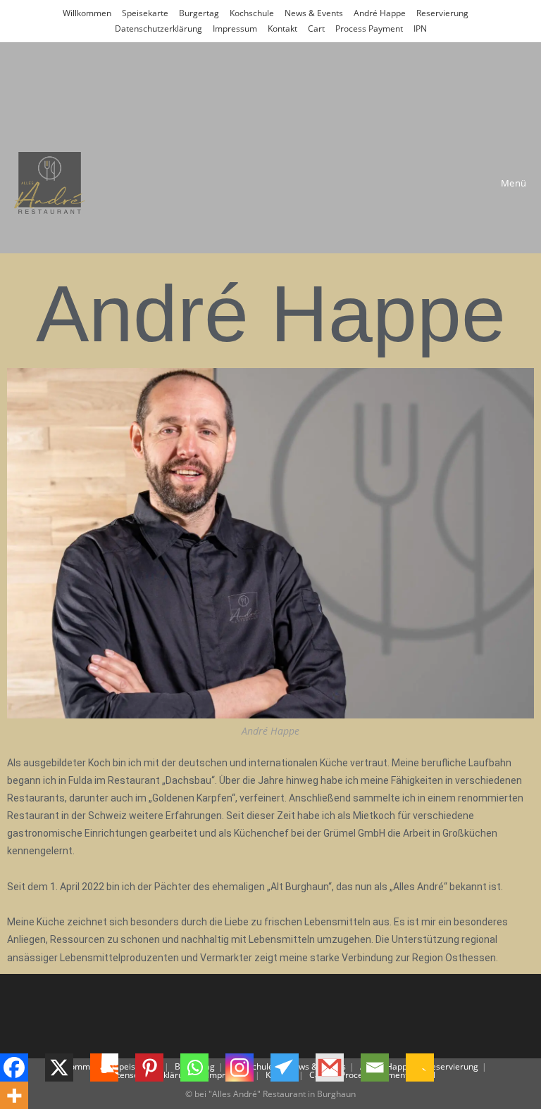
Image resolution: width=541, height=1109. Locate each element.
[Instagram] (247, 1067)
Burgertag (199, 13)
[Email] (383, 1067)
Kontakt (282, 28)
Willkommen (87, 13)
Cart (316, 28)
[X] (67, 1067)
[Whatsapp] (202, 1067)
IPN (420, 28)
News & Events (314, 13)
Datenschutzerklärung (158, 28)
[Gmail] (338, 1067)
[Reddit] (112, 1067)
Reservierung (442, 13)
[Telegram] (293, 1067)
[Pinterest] (157, 1067)
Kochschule (252, 13)
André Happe (380, 13)
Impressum (235, 28)
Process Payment (369, 28)
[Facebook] (22, 1067)
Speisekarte (145, 13)
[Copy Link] (428, 1067)
